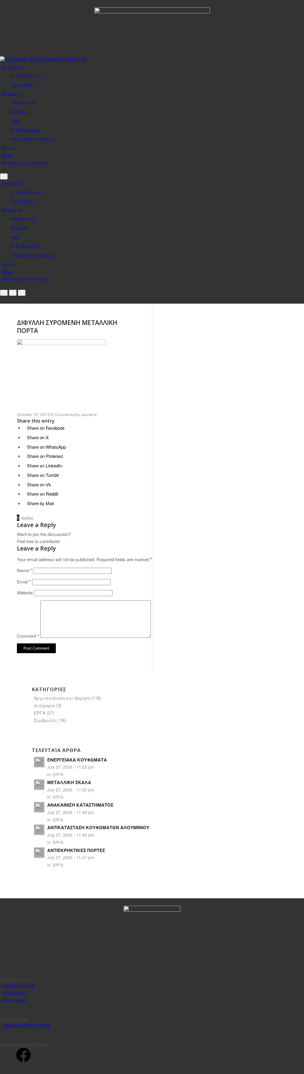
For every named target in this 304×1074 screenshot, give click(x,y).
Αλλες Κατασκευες (32, 139)
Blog (6, 155)
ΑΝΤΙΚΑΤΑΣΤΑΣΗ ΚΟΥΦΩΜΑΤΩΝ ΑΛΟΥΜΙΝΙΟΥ (98, 827)
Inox (15, 121)
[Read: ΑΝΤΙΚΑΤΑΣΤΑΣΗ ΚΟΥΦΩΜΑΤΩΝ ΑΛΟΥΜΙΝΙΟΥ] (39, 829)
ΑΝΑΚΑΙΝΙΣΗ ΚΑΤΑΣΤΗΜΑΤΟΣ (80, 805)
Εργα (8, 148)
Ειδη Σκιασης (25, 130)
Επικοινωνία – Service (25, 163)
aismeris (89, 414)
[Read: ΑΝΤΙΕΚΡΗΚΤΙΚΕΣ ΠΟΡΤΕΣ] (39, 852)
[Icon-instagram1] (7, 1055)
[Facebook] (23, 1055)
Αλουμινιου (23, 102)
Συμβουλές (45, 720)
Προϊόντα (12, 94)
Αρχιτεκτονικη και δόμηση (62, 698)
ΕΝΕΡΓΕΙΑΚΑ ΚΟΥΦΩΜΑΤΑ (77, 759)
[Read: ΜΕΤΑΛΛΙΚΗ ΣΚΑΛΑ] (39, 784)
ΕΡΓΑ (39, 713)
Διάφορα (44, 705)
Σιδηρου (19, 111)
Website (25, 592)
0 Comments (63, 414)
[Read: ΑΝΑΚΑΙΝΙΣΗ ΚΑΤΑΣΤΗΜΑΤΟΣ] (39, 807)
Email (24, 581)
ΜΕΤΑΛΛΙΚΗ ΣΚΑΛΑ (69, 782)
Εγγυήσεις (22, 85)
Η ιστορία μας (26, 75)
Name (24, 570)
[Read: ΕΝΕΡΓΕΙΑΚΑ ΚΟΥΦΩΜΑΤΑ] (39, 762)
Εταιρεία (12, 67)
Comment (28, 636)
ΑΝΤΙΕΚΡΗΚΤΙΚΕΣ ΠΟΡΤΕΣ (76, 850)
